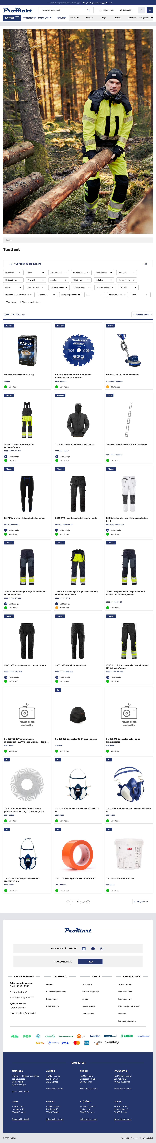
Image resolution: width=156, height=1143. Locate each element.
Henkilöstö (87, 984)
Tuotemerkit (29, 18)
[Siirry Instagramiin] (102, 948)
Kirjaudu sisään (108, 10)
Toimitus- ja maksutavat (129, 1006)
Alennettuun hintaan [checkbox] (31, 302)
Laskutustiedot (89, 1006)
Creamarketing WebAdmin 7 (142, 1138)
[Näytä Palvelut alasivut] (79, 18)
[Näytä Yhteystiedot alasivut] (153, 18)
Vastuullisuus (88, 1013)
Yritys (104, 18)
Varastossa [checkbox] (11, 302)
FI (141, 10)
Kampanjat (43, 18)
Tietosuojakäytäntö (127, 1021)
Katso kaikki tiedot (20, 1091)
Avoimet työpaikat (90, 991)
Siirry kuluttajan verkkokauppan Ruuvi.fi (97, 3)
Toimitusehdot (52, 1006)
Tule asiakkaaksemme (56, 991)
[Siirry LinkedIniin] (83, 948)
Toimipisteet (51, 999)
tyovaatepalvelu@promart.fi (23, 1013)
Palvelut (72, 18)
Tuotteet (9, 18)
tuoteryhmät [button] (27, 264)
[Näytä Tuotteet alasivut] (17, 18)
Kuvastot (61, 18)
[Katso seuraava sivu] (88, 901)
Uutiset (118, 18)
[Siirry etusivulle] (17, 10)
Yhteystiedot (144, 18)
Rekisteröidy (127, 10)
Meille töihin (132, 18)
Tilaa (90, 962)
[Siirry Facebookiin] (93, 948)
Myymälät (89, 18)
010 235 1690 (20, 992)
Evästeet (122, 1013)
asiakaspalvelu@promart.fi (22, 997)
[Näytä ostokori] (150, 10)
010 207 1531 (20, 1007)
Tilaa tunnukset (125, 991)
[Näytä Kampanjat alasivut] (52, 18)
